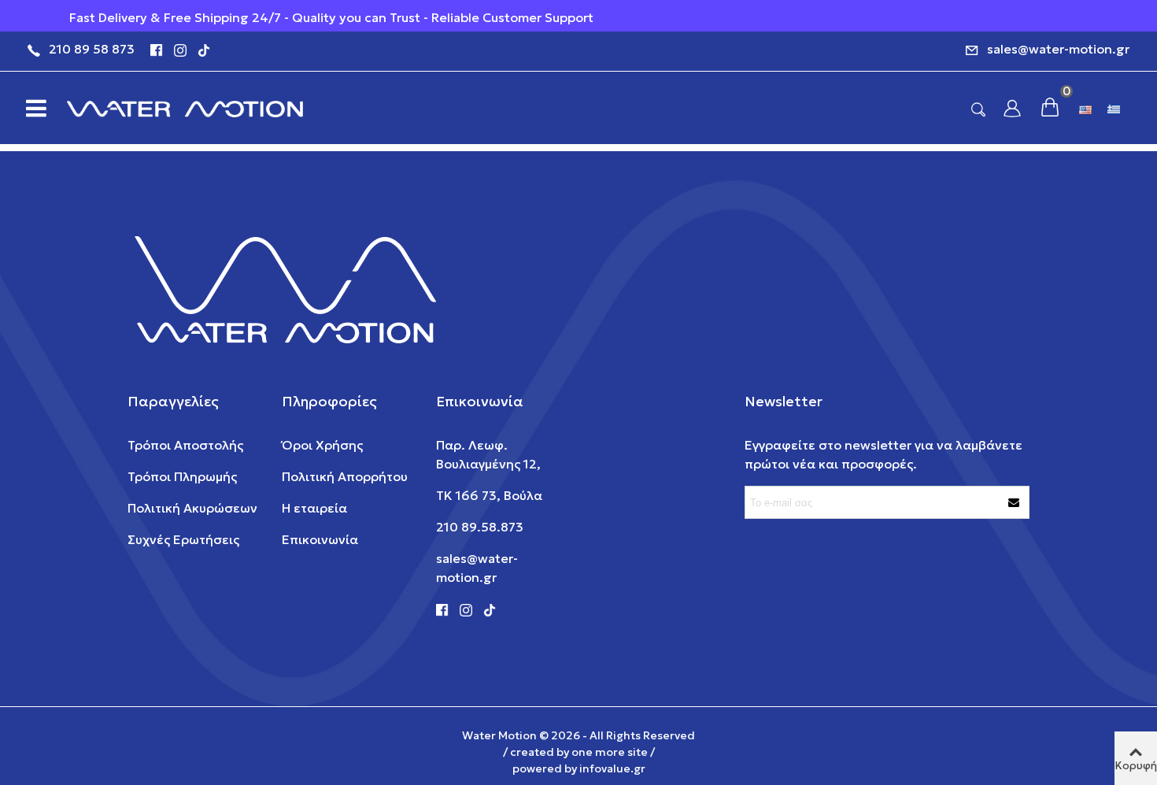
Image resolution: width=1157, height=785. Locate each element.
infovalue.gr (612, 768)
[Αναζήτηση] (978, 109)
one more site (609, 752)
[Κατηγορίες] (31, 108)
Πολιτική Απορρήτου (345, 476)
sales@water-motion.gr (1058, 49)
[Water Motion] (185, 108)
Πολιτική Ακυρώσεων (192, 508)
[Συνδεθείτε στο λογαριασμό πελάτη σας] (1012, 108)
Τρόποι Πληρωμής (182, 476)
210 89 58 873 (92, 49)
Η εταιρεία (314, 508)
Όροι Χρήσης (322, 445)
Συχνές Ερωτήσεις (183, 539)
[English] (1087, 107)
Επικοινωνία (320, 539)
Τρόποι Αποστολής (185, 445)
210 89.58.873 (479, 527)
